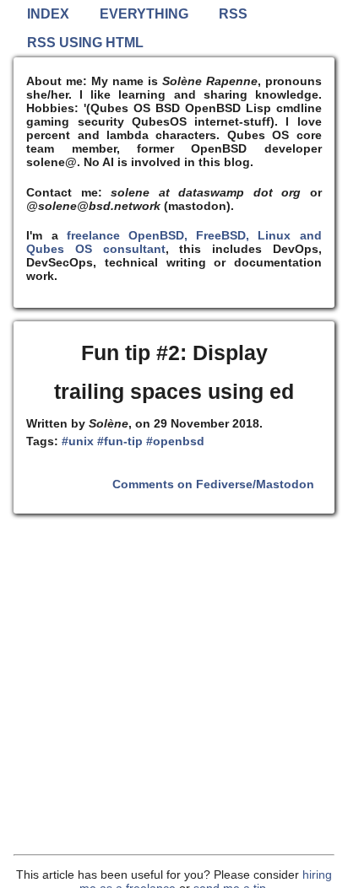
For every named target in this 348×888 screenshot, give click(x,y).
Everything (144, 14)
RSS (233, 14)
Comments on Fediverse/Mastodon (213, 484)
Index (48, 14)
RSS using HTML (85, 42)
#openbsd (175, 441)
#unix (78, 441)
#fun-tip (120, 441)
